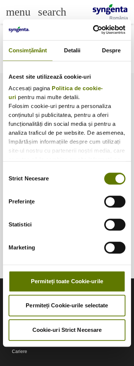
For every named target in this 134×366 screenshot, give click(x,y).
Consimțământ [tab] (28, 50)
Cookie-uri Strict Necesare (67, 330)
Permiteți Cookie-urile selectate (67, 305)
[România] (110, 9)
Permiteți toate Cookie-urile (67, 281)
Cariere (19, 351)
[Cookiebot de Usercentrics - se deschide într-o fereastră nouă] (94, 30)
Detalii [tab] (72, 50)
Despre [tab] (111, 50)
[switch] (114, 201)
